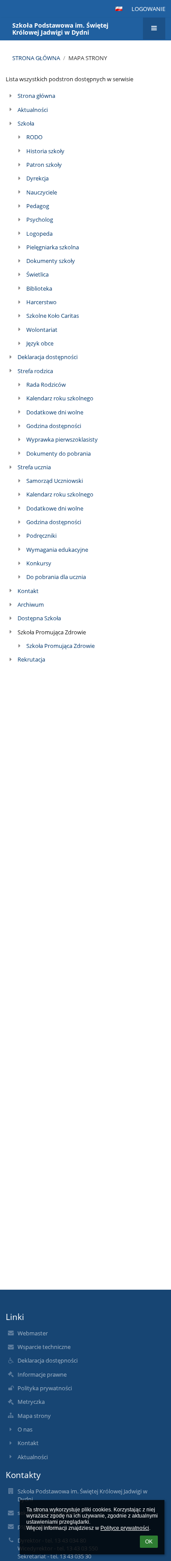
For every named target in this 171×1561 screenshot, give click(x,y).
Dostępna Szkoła (39, 618)
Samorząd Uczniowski (54, 481)
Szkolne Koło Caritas (52, 316)
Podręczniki (41, 536)
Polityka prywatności (45, 1388)
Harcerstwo (41, 302)
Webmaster (33, 1333)
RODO (34, 137)
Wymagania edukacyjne (57, 550)
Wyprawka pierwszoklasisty (62, 439)
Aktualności (33, 110)
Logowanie (148, 9)
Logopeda (39, 233)
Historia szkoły (45, 151)
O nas (25, 1429)
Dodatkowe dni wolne (54, 412)
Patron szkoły (44, 165)
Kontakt (28, 591)
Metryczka (31, 1402)
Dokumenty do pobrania (58, 453)
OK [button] (149, 1542)
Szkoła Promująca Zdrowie (60, 646)
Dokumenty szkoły (50, 261)
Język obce (39, 343)
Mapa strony (87, 58)
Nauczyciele (41, 192)
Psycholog (39, 219)
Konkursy (38, 563)
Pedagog (37, 206)
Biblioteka (39, 288)
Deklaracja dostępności (48, 357)
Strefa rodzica (35, 371)
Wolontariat (41, 330)
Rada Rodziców (46, 384)
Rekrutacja (31, 659)
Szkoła (26, 123)
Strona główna (36, 58)
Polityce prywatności (124, 1528)
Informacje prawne (42, 1374)
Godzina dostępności (53, 426)
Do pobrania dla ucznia (56, 577)
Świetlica (37, 274)
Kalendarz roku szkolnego (59, 398)
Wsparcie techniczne (44, 1347)
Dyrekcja (37, 178)
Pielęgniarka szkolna (52, 247)
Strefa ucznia (34, 467)
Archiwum (31, 604)
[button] (118, 9)
